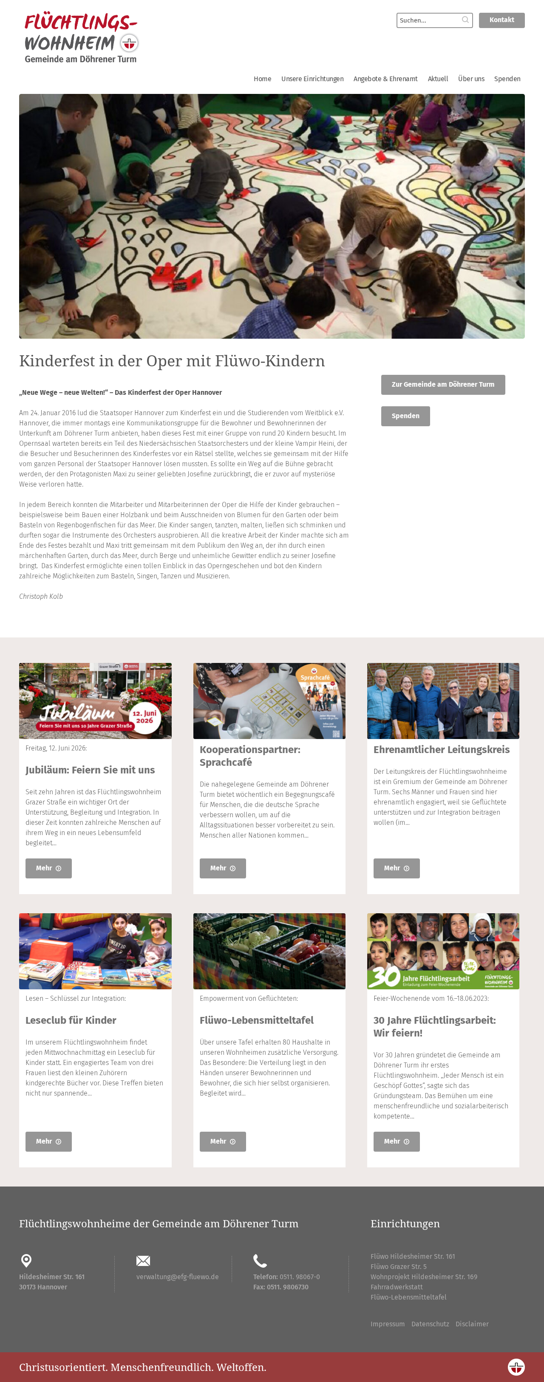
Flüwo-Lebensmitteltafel (409, 1297)
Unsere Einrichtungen (312, 79)
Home (262, 79)
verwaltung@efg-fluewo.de (177, 1277)
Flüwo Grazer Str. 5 (399, 1267)
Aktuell (438, 79)
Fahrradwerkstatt (397, 1287)
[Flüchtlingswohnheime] (140, 38)
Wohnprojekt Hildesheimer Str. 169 (424, 1277)
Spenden (507, 79)
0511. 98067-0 (300, 1277)
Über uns (471, 79)
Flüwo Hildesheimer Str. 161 (413, 1256)
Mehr (45, 868)
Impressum (388, 1324)
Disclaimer (472, 1324)
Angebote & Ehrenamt (386, 79)
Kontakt (502, 20)
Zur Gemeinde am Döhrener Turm (443, 384)
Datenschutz (430, 1324)
